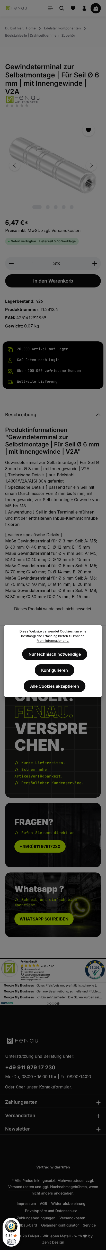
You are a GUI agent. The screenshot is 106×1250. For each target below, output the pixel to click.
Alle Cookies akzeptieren (54, 686)
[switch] (11, 1242)
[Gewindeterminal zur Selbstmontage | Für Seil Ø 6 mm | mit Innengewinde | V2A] (53, 165)
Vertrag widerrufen (53, 1167)
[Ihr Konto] (84, 8)
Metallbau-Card (23, 1225)
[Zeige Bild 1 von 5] (37, 207)
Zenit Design (53, 1242)
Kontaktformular (55, 1086)
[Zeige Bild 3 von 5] (56, 207)
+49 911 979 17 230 (30, 1067)
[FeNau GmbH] (53, 99)
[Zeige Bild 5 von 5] (72, 207)
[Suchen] (62, 8)
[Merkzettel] (73, 8)
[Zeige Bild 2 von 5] (48, 207)
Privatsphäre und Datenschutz (51, 1210)
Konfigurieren (54, 670)
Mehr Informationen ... (53, 641)
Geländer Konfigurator (60, 1225)
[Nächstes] (91, 165)
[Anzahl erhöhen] (95, 263)
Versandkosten (21, 1186)
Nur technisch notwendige (55, 654)
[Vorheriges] (14, 165)
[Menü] (50, 8)
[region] (53, 165)
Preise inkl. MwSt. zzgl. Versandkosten (43, 230)
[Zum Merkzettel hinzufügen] (88, 130)
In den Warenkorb (53, 281)
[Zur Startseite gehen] (16, 8)
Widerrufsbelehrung (68, 1203)
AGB (43, 1203)
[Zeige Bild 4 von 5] (64, 207)
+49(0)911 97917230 (40, 846)
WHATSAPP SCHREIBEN (44, 919)
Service (89, 1225)
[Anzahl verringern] (11, 263)
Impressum (26, 1203)
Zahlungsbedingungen (36, 1218)
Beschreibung (20, 414)
